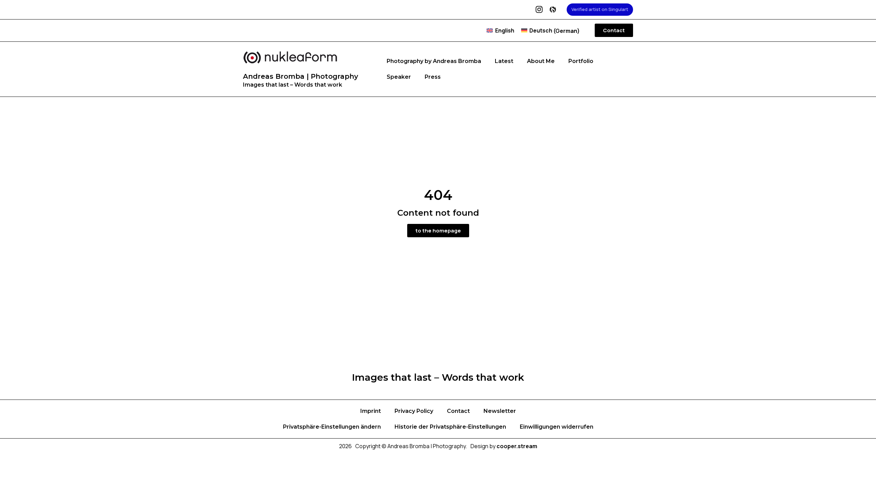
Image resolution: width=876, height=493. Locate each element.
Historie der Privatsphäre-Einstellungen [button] (450, 427)
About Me (541, 61)
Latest (504, 61)
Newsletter (500, 411)
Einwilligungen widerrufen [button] (556, 427)
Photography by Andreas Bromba (434, 61)
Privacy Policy (414, 411)
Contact (458, 411)
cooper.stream (517, 446)
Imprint (370, 411)
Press (433, 77)
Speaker (399, 77)
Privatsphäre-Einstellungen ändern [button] (332, 427)
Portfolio (580, 61)
